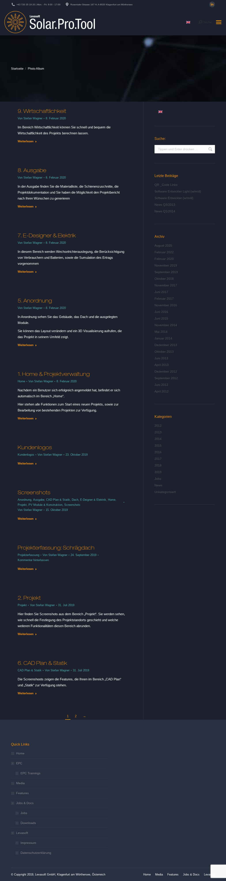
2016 (158, 452)
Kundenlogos (35, 447)
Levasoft (22, 833)
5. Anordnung (35, 300)
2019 (158, 472)
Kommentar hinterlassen (33, 560)
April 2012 (161, 391)
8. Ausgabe (32, 170)
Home (21, 381)
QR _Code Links (165, 184)
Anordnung (24, 499)
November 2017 (165, 285)
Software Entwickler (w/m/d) (173, 198)
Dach (75, 499)
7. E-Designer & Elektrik (47, 235)
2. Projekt (29, 598)
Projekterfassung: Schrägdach (56, 547)
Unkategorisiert (165, 492)
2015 (158, 445)
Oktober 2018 (164, 278)
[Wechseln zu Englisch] (188, 22)
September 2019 (166, 272)
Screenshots (34, 492)
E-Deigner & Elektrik (93, 499)
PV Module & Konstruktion (45, 504)
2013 (158, 432)
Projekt (22, 504)
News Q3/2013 (164, 204)
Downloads (28, 823)
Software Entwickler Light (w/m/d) (177, 191)
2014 (158, 439)
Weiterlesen (26, 141)
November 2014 (165, 325)
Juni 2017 (161, 292)
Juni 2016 (161, 312)
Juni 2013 (161, 358)
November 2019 (165, 265)
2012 (158, 425)
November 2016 (165, 305)
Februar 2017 (164, 298)
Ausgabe (38, 499)
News (158, 485)
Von (30, 118)
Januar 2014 (163, 338)
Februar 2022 (164, 252)
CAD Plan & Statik (58, 499)
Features (22, 793)
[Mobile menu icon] (219, 22)
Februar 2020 (164, 259)
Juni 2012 (161, 384)
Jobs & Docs (25, 803)
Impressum (28, 843)
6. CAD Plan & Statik (42, 663)
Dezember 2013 (165, 345)
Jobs (157, 478)
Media (20, 783)
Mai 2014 (161, 331)
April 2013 (161, 365)
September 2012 (166, 378)
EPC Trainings (30, 773)
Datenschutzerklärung (36, 852)
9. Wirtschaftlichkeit (42, 111)
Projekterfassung (28, 555)
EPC (19, 763)
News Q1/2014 (164, 211)
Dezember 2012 (165, 371)
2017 (158, 458)
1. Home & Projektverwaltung (54, 374)
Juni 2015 (161, 318)
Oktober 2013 (164, 351)
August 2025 (163, 245)
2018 (158, 465)
